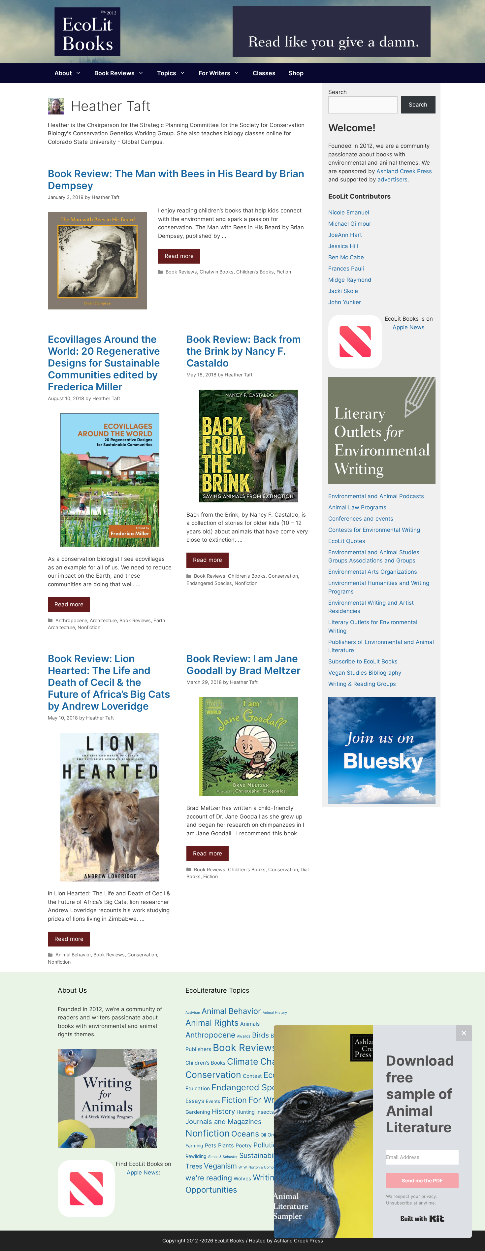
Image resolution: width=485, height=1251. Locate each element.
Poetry (244, 1145)
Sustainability (261, 1155)
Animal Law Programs (357, 507)
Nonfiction (89, 627)
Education (197, 1088)
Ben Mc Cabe (346, 257)
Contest (252, 1076)
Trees (193, 1166)
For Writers (214, 73)
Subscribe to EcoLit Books (363, 661)
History (223, 1111)
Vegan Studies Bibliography (364, 672)
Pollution (267, 1145)
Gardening (197, 1112)
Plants (226, 1145)
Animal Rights (212, 1023)
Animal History (275, 1012)
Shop (296, 73)
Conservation (283, 576)
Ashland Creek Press (404, 171)
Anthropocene (71, 620)
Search (337, 92)
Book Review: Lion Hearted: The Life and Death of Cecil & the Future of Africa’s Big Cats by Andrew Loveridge (109, 682)
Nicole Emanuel (348, 212)
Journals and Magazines (223, 1122)
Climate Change (259, 1061)
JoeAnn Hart (345, 235)
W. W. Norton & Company (259, 1167)
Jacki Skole (343, 291)
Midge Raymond (350, 279)
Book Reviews (114, 73)
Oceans (245, 1134)
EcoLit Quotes (346, 541)
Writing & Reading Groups (362, 684)
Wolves (242, 1178)
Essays (194, 1100)
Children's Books (255, 271)
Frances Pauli (346, 268)
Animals (250, 1024)
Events (213, 1101)
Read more (179, 256)
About (63, 73)
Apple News (409, 327)
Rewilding (196, 1156)
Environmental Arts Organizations (372, 571)
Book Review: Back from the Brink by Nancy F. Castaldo (243, 351)
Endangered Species (209, 583)
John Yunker (344, 302)
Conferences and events (360, 518)
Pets (210, 1145)
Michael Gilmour (349, 223)
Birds (260, 1035)
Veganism (220, 1166)
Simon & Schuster (223, 1157)
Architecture (103, 620)
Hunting (246, 1112)
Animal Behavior (73, 954)
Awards (243, 1036)
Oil (263, 1135)
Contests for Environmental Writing (374, 530)
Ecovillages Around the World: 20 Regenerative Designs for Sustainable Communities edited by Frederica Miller (104, 363)
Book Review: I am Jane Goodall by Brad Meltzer (243, 664)
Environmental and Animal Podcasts (376, 496)
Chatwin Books (217, 271)
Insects (265, 1112)
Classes (264, 73)
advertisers (392, 179)
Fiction (283, 271)
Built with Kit (422, 1219)
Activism (192, 1012)
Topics (166, 73)
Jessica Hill (343, 246)
